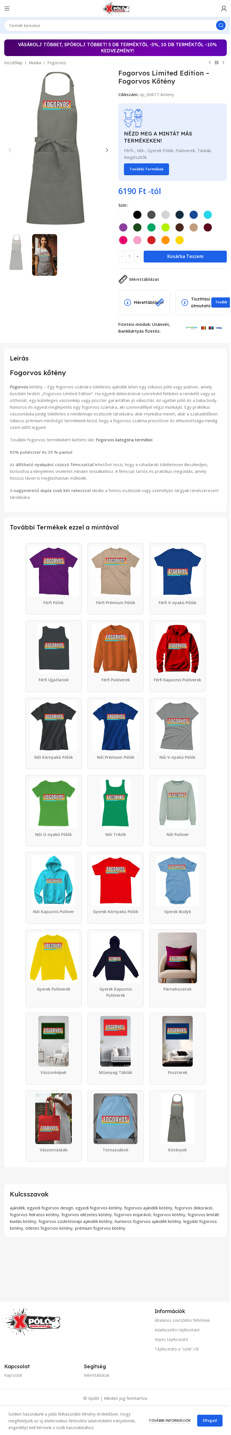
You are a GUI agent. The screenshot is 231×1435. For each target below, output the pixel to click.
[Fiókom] (224, 8)
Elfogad (210, 1420)
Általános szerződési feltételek (182, 1320)
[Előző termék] (209, 62)
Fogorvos (56, 62)
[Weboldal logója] (115, 8)
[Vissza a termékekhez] (216, 62)
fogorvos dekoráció (193, 1208)
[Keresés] (221, 25)
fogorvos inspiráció (132, 1214)
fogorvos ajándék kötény (148, 1208)
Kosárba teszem (185, 256)
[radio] (123, 215)
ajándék (17, 1208)
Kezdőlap (13, 62)
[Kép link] (32, 1321)
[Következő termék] (223, 62)
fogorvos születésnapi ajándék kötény (75, 1221)
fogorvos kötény (169, 1214)
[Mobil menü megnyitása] (7, 8)
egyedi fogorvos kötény (98, 1208)
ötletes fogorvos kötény (49, 1228)
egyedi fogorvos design (50, 1208)
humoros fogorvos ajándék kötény (148, 1221)
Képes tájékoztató (171, 1339)
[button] (9, 150)
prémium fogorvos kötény (100, 1228)
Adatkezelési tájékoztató (177, 1329)
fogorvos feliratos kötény (34, 1214)
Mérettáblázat (97, 1375)
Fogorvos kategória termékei (124, 439)
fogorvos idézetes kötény (86, 1214)
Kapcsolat (13, 1375)
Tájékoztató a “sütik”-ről (177, 1349)
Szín (122, 205)
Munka (35, 62)
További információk (170, 1420)
